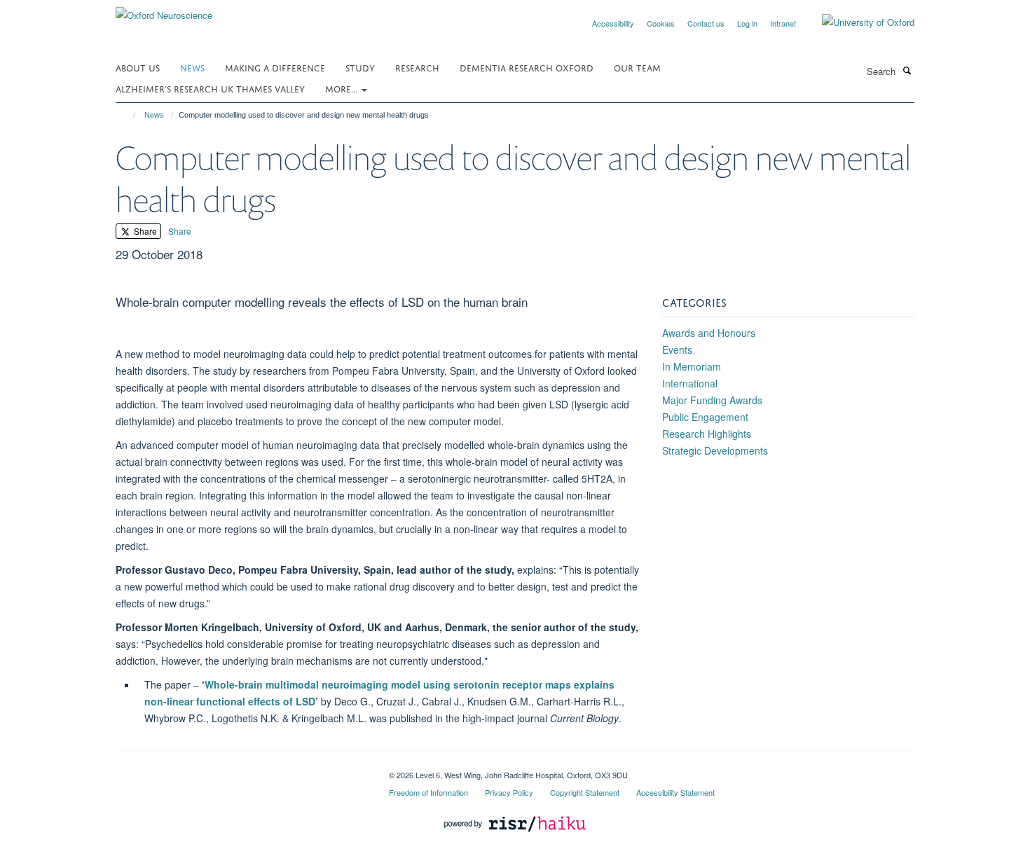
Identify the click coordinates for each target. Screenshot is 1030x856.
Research (417, 67)
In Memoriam (691, 366)
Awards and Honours (708, 333)
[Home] (128, 115)
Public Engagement (705, 417)
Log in (747, 23)
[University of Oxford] (857, 22)
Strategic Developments (715, 450)
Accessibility (613, 23)
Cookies (661, 23)
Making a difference (275, 67)
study (360, 67)
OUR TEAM (637, 67)
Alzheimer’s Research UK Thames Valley (210, 88)
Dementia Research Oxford (526, 67)
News (192, 67)
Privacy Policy (509, 792)
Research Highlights (706, 434)
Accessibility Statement (675, 792)
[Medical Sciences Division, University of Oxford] (242, 769)
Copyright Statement (584, 792)
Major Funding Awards (712, 400)
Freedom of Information (428, 792)
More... (342, 88)
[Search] (906, 70)
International (689, 383)
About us (138, 67)
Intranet (783, 23)
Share (144, 231)
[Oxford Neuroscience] (164, 10)
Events (677, 350)
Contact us (706, 23)
